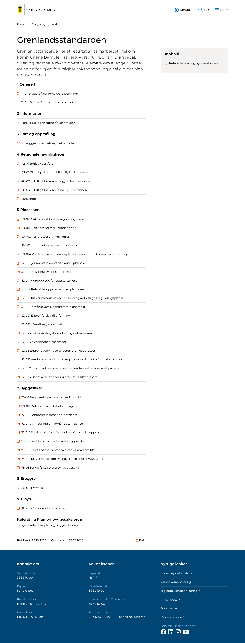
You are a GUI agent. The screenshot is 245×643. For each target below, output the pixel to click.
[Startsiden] (37, 10)
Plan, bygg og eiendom (46, 24)
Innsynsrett (169, 599)
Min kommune (172, 617)
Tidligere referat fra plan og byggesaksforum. (49, 525)
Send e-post (26, 590)
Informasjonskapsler (175, 573)
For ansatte (169, 608)
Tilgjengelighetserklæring (179, 591)
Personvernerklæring (176, 582)
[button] (184, 9)
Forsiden (22, 24)
